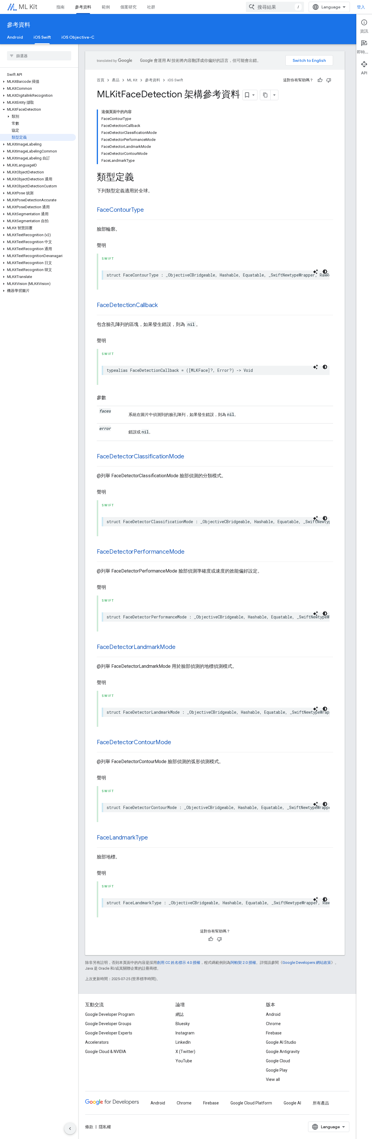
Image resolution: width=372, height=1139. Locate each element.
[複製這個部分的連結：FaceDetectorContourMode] (177, 742)
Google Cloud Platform (251, 1103)
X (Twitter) (185, 1051)
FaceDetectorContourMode (134, 742)
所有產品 (321, 1103)
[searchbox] (39, 55)
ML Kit (28, 7)
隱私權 (105, 1126)
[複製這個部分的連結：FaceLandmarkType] (154, 838)
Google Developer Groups (108, 1023)
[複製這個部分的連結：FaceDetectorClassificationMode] (190, 456)
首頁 (100, 80)
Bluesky (183, 1023)
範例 (106, 7)
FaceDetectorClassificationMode (140, 456)
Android (15, 37)
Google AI (292, 1103)
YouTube (184, 1061)
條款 (89, 1126)
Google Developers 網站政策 (306, 962)
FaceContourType (120, 210)
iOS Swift (42, 37)
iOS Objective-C (77, 37)
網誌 (180, 1014)
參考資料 (83, 7)
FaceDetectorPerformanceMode (141, 551)
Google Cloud (278, 1061)
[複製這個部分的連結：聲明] (112, 245)
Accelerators (97, 1042)
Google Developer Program (110, 1014)
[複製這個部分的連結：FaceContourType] (149, 210)
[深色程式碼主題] (325, 271)
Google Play (276, 1070)
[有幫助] (320, 80)
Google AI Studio (281, 1042)
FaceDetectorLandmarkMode (136, 647)
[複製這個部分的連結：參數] (112, 397)
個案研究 (128, 7)
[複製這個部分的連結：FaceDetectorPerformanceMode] (190, 552)
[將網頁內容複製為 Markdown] (265, 95)
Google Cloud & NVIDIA (105, 1051)
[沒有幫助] (328, 80)
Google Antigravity (283, 1051)
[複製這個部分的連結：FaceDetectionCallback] (163, 305)
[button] (38, 81)
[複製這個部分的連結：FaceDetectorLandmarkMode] (181, 647)
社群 (151, 7)
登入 (361, 7)
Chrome (273, 1023)
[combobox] (275, 7)
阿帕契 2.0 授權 (243, 962)
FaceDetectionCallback (127, 305)
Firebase (274, 1033)
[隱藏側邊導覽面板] (70, 1128)
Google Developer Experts (108, 1033)
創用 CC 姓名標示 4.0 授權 (178, 962)
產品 (115, 80)
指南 (60, 7)
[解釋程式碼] (315, 271)
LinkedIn (183, 1042)
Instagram (185, 1033)
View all (273, 1079)
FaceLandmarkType (122, 837)
